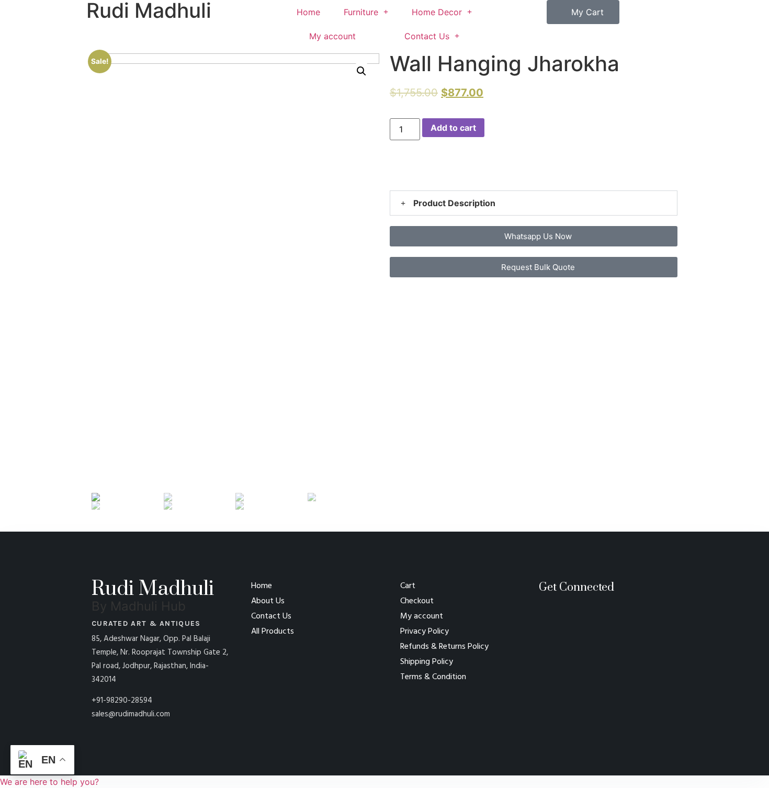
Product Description (454, 203)
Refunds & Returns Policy (444, 647)
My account (332, 36)
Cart (407, 586)
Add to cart (453, 127)
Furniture (361, 12)
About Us (268, 601)
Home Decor (437, 12)
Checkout (417, 601)
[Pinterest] (552, 624)
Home (308, 12)
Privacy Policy (424, 631)
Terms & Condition (433, 677)
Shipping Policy (426, 662)
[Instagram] (591, 624)
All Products (272, 631)
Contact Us (426, 36)
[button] (393, 173)
